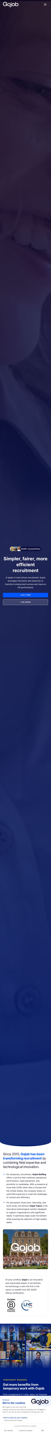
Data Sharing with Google (13, 1420)
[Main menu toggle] (45, 4)
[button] (25, 595)
